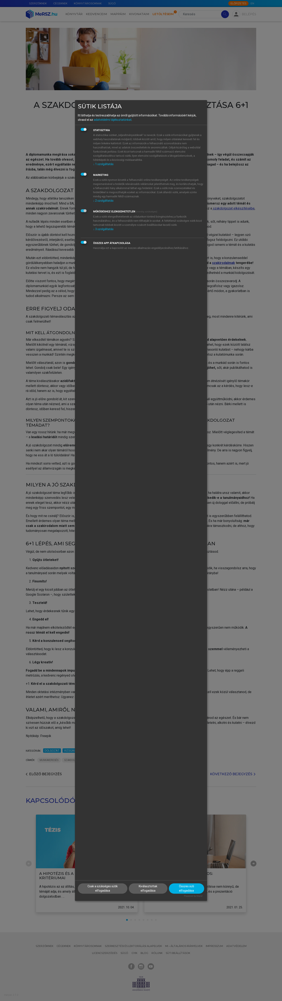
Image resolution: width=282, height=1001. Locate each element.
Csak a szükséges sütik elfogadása (103, 888)
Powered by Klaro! (193, 896)
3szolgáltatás (103, 229)
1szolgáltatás (103, 164)
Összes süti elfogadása (186, 888)
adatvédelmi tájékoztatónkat (113, 119)
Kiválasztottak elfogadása (148, 888)
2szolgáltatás (103, 200)
